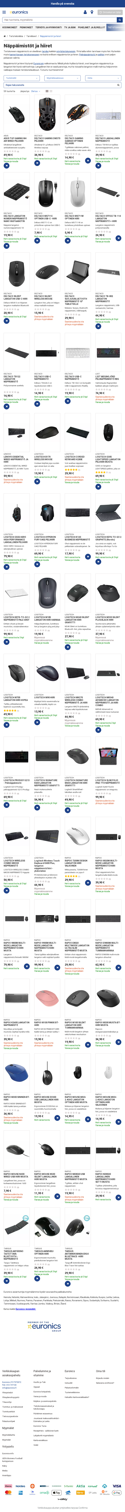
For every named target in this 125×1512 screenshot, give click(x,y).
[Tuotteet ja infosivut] (5, 12)
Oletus (34, 91)
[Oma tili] (86, 12)
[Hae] (120, 20)
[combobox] (62, 20)
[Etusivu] (19, 12)
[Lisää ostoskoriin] (6, 166)
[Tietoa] (92, 12)
